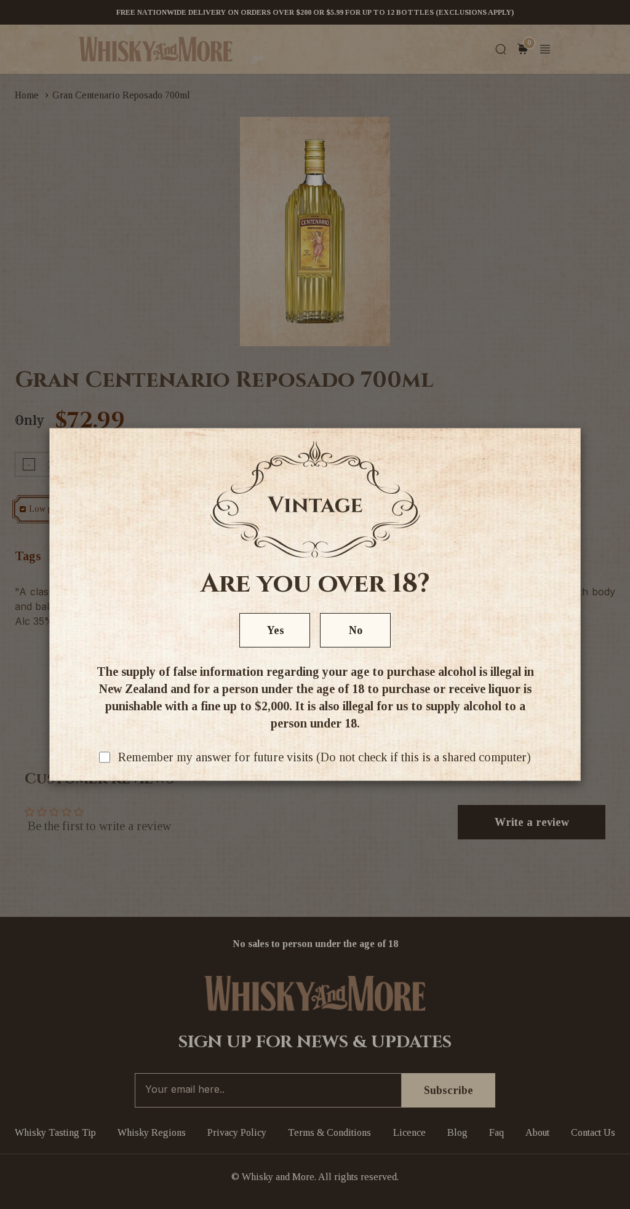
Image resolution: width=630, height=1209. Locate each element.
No (355, 630)
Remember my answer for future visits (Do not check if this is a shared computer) (324, 757)
